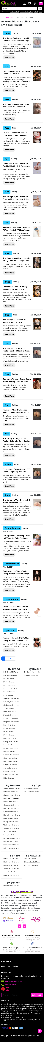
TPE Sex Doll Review (31, 865)
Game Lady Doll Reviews (11, 775)
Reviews (9, 17)
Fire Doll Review (9, 725)
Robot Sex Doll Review (11, 798)
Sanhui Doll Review (10, 688)
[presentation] (19, 926)
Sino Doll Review (9, 692)
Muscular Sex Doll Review (11, 815)
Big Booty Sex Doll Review (11, 795)
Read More (9, 57)
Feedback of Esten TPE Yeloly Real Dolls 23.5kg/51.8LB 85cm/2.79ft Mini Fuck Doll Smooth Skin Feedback (15, 288)
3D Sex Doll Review (10, 832)
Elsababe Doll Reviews (11, 705)
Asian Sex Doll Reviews (11, 872)
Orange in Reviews (10, 768)
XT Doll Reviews (9, 708)
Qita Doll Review (9, 685)
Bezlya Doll (34, 12)
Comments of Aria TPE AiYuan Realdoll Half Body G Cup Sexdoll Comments (17, 164)
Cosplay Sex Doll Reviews (11, 838)
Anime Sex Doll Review (11, 788)
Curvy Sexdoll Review (10, 818)
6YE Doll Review (9, 771)
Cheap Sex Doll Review (11, 805)
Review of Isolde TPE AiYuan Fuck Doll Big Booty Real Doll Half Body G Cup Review (15, 134)
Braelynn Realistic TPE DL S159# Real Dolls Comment (16, 72)
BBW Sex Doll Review (10, 792)
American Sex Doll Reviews (11, 869)
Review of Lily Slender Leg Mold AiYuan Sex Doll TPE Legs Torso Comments (16, 228)
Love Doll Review (30, 859)
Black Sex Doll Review (11, 862)
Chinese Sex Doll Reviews (11, 875)
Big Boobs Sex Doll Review (32, 672)
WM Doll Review (9, 679)
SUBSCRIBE (36, 995)
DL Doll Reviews (9, 728)
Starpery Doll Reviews (11, 722)
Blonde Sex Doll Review (11, 859)
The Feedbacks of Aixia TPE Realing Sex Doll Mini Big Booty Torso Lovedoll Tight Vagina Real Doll (17, 349)
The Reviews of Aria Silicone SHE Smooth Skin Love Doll (16, 501)
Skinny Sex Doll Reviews (11, 822)
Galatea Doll (14, 12)
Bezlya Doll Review (10, 765)
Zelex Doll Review (9, 745)
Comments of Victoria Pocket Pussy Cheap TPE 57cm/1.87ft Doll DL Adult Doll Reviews (15, 608)
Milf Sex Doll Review (31, 788)
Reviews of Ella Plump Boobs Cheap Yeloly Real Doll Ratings (16, 572)
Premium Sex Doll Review (11, 802)
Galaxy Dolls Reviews (10, 742)
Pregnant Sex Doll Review (32, 792)
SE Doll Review (8, 732)
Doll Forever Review (10, 675)
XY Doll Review (8, 682)
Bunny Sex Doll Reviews (11, 835)
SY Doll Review (8, 735)
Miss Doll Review (9, 751)
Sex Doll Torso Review (11, 828)
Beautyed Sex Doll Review (11, 808)
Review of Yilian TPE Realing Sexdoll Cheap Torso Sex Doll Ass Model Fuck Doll (16, 411)
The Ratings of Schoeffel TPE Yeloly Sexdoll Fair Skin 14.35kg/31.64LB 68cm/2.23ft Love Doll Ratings (15, 321)
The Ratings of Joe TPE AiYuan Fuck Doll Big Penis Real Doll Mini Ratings (15, 197)
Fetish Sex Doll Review (11, 845)
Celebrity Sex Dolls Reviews (11, 848)
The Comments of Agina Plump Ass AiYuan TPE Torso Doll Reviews (16, 105)
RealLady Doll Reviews (11, 702)
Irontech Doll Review (10, 718)
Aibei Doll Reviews (9, 738)
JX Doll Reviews (8, 778)
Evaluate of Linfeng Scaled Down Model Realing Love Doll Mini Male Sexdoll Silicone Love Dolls (17, 380)
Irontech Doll (24, 12)
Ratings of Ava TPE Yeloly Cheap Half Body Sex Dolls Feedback (16, 536)
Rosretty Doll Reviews (11, 755)
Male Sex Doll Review (10, 886)
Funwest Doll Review (10, 748)
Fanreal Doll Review (10, 712)
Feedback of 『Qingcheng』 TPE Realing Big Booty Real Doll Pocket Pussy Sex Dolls (16, 470)
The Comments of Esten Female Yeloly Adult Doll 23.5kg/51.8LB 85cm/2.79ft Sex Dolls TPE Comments (16, 259)
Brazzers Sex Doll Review (11, 841)
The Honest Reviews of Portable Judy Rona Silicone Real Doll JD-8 (16, 39)
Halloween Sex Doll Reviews (11, 812)
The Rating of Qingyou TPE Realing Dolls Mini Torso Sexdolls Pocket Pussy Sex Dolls (17, 439)
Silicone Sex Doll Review (32, 862)
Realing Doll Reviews (10, 761)
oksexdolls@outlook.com (13, 981)
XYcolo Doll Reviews (10, 715)
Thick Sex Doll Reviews (11, 825)
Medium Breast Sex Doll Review (32, 675)
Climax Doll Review (10, 758)
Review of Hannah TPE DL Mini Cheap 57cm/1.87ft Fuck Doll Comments (16, 639)
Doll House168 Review (11, 672)
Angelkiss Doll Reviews (11, 698)
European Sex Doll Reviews (11, 865)
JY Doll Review (8, 695)
